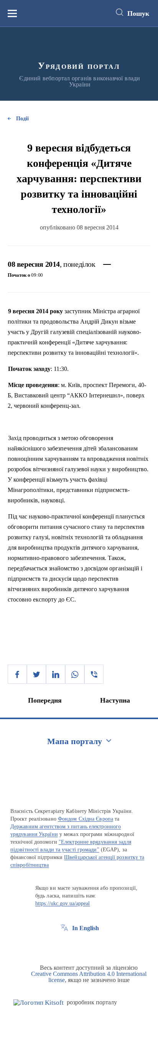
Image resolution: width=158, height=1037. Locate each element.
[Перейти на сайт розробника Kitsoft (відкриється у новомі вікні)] (38, 1002)
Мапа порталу (74, 741)
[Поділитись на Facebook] (17, 674)
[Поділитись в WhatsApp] (75, 674)
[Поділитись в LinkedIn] (55, 674)
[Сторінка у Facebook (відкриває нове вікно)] (64, 945)
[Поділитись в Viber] (94, 674)
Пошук (138, 13)
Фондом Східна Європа (85, 819)
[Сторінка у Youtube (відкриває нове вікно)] (92, 945)
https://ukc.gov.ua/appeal (62, 903)
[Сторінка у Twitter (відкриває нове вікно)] (78, 945)
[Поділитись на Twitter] (36, 674)
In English (85, 928)
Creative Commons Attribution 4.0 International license (88, 977)
